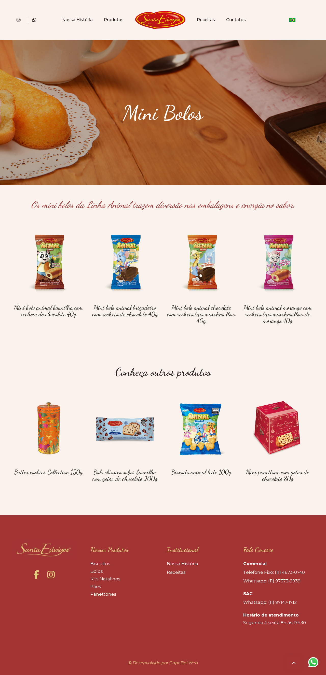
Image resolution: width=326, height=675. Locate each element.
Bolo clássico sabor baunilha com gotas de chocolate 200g (124, 475)
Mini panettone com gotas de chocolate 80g (277, 475)
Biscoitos (100, 563)
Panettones (103, 594)
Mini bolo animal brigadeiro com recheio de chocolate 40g (125, 311)
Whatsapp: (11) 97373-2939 (272, 580)
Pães (95, 586)
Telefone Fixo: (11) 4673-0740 (274, 572)
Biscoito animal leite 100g (201, 472)
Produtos (114, 19)
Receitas (206, 19)
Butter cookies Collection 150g (48, 472)
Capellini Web (183, 663)
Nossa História (77, 19)
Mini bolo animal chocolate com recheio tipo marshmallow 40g (201, 314)
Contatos (236, 19)
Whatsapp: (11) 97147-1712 (270, 602)
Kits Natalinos (105, 578)
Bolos (96, 571)
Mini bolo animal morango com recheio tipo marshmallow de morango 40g (278, 314)
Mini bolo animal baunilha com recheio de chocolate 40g (48, 311)
